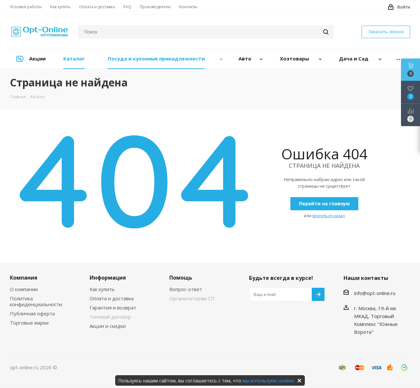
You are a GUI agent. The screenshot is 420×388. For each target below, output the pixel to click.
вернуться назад (328, 215)
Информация (108, 277)
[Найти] (326, 31)
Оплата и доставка (112, 298)
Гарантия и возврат (113, 307)
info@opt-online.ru (374, 293)
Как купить (102, 289)
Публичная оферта (32, 313)
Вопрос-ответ (185, 289)
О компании (24, 289)
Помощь (180, 277)
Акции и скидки (108, 326)
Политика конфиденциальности (36, 301)
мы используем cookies (268, 380)
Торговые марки (29, 322)
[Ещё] (399, 59)
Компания (23, 277)
